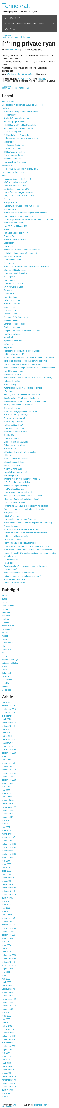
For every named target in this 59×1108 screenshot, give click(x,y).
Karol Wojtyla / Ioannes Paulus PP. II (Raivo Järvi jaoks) (28, 377)
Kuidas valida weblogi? (14, 354)
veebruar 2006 (8, 877)
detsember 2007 (9, 803)
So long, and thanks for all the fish (18, 404)
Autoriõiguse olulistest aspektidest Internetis (23, 387)
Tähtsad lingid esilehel (13, 421)
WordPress (10, 29)
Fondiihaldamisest (12, 303)
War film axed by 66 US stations (20, 73)
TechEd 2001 (10, 435)
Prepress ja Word (11, 475)
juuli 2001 (6, 1052)
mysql (4, 639)
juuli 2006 (6, 860)
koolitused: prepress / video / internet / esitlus (24, 23)
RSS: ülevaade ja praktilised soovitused (21, 411)
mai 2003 (6, 978)
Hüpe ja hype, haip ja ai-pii (15, 472)
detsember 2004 (9, 924)
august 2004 (7, 938)
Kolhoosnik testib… (12, 381)
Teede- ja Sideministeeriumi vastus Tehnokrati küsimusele (29, 357)
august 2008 (7, 783)
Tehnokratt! (17, 5)
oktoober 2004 (8, 931)
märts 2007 (7, 833)
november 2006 (9, 847)
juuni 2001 (6, 1056)
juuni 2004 (6, 945)
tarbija (4, 669)
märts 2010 (7, 736)
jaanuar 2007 (8, 840)
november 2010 (9, 722)
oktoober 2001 (8, 1042)
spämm (5, 666)
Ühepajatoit (7, 679)
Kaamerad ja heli (13, 148)
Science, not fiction (10, 662)
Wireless (5, 686)
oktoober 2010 (8, 725)
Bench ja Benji (10, 236)
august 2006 (7, 857)
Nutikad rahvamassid (13, 539)
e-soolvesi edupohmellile (14, 579)
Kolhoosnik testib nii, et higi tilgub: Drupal (22, 350)
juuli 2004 (6, 941)
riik (3, 652)
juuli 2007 (6, 820)
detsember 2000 (9, 1076)
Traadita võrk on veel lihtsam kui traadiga (22, 478)
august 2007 (7, 816)
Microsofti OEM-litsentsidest (16, 317)
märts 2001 (7, 1066)
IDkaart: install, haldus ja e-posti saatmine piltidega (26, 505)
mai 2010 (6, 729)
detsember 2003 (9, 955)
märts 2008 (7, 796)
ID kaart (7, 455)
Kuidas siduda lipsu (12, 374)
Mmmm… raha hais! (13, 468)
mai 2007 (6, 827)
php (3, 646)
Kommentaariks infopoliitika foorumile (20, 542)
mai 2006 (6, 867)
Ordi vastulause (11, 559)
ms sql (5, 635)
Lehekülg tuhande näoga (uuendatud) (20, 253)
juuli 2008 (6, 786)
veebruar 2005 (8, 918)
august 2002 (7, 1009)
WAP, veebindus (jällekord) (15, 182)
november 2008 (9, 773)
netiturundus (7, 642)
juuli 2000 (6, 1093)
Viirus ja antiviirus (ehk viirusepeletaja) (20, 451)
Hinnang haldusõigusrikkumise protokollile (22, 394)
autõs (4, 598)
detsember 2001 (9, 1035)
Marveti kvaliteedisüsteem (15, 155)
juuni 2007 (6, 823)
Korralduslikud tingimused (15, 162)
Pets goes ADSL (11, 202)
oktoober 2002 (8, 1002)
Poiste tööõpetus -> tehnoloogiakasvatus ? (22, 576)
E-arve (7, 199)
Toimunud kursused (12, 158)
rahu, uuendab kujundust (13, 172)
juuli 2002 (6, 1012)
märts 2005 (7, 914)
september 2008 (9, 779)
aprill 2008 (6, 793)
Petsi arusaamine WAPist (15, 185)
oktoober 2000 (8, 1083)
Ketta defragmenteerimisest (16, 232)
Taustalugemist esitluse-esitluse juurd (22, 138)
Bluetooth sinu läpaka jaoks (16, 441)
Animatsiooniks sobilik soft (15, 445)
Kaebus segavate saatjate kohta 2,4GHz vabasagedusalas (29, 367)
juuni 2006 (6, 864)
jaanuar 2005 (8, 921)
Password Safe (10, 313)
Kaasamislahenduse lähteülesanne (19, 572)
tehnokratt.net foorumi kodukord (18, 492)
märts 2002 (7, 1025)
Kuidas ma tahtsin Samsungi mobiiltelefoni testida (25, 532)
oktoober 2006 (8, 850)
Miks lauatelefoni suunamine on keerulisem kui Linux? (27, 546)
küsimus (6, 35)
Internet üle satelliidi (12, 259)
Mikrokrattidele (10, 310)
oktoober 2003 (8, 961)
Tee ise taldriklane (12, 408)
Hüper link (8, 347)
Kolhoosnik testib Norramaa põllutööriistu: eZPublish (26, 266)
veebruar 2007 (8, 837)
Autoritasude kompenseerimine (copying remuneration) (28, 522)
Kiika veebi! (7, 612)
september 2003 (9, 965)
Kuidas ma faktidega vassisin (16, 536)
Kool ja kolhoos (10, 512)
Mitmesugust (7, 165)
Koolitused (6, 108)
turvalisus (6, 676)
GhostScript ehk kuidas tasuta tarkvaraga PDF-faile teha (28, 219)
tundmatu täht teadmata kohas (16, 37)
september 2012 (9, 709)
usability (5, 683)
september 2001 (9, 1046)
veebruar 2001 (8, 1069)
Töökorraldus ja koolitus (14, 151)
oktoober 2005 (8, 891)
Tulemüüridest (10, 209)
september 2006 (9, 854)
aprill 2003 (6, 982)
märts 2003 (7, 985)
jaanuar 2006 (8, 880)
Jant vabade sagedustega (15, 323)
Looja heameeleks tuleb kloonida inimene (22, 330)
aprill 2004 (6, 951)
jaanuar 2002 (8, 1032)
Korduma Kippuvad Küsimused (17, 178)
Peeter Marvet (13, 49)
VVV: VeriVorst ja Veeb (13, 286)
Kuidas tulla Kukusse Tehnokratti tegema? (22, 205)
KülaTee (7, 229)
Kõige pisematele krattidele (15, 273)
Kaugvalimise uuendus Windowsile (19, 195)
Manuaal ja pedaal (12, 526)
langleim (5, 622)
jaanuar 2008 (8, 800)
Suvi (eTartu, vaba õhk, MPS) (17, 188)
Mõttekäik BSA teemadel (14, 428)
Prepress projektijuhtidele (15, 121)
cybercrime (7, 602)
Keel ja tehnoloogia (12, 333)
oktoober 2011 (8, 715)
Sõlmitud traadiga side (13, 283)
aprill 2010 (6, 732)
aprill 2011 (6, 719)
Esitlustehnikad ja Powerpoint (16, 135)
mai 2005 (6, 907)
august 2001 (7, 1049)
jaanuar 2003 (8, 992)
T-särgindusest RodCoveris (16, 458)
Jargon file (8, 344)
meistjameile (7, 629)
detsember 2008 (9, 769)
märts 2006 (7, 874)
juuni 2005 (6, 904)
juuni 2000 (6, 1096)
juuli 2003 (6, 972)
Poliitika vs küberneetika (14, 582)
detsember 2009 (9, 746)
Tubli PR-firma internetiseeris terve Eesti (21, 529)
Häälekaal (8, 562)
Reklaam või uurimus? (13, 424)
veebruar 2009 (8, 763)
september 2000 (9, 1086)
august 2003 (7, 968)
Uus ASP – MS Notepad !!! (15, 226)
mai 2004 (6, 948)
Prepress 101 (12, 114)
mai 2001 (6, 1059)
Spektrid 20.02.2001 (13, 327)
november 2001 (9, 1039)
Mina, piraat (9, 263)
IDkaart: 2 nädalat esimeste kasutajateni (21, 499)
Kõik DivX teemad (11, 515)
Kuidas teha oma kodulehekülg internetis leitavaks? (26, 212)
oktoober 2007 (8, 810)
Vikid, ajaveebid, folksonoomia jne (18, 128)
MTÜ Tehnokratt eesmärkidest (17, 482)
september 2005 (9, 894)
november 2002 (9, 998)
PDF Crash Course (12, 465)
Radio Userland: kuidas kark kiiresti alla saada (24, 509)
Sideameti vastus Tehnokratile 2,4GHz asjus (23, 364)
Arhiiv (20, 78)
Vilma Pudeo (9, 337)
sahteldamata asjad (10, 659)
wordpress (6, 689)
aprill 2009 (6, 756)
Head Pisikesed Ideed (13, 370)
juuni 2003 (6, 975)
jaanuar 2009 (8, 766)
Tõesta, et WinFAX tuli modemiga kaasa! (21, 397)
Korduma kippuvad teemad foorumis (20, 519)
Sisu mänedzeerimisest (14, 462)
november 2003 (9, 958)
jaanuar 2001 (8, 1073)
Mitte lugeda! (9, 276)
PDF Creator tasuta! (12, 256)
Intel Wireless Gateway (14, 488)
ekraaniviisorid (8, 605)
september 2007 (9, 813)
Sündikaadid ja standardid (15, 269)
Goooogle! (8, 290)
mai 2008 (6, 790)
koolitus (5, 618)
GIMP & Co (9, 293)
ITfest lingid (9, 391)
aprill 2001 (6, 1062)
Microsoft (6, 632)
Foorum (26, 78)
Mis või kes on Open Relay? (16, 414)
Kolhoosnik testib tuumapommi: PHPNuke (22, 249)
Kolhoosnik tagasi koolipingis (16, 485)
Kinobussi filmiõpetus (15, 145)
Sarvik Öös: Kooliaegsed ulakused (19, 192)
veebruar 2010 (8, 739)
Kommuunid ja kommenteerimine (18, 215)
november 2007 (9, 806)
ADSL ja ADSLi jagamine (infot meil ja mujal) (23, 495)
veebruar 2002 (8, 1029)
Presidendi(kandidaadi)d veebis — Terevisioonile (25, 401)
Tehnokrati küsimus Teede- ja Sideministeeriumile (25, 360)
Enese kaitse (9, 306)
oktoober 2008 (8, 776)
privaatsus (6, 649)
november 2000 (9, 1079)
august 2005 (7, 897)
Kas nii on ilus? (10, 296)
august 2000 (7, 1089)
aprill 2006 (6, 870)
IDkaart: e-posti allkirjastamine (17, 502)
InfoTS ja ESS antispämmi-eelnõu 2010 (21, 168)
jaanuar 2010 (8, 742)
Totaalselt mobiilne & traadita (16, 431)
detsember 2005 (9, 884)
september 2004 (9, 934)
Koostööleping (10, 384)
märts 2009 (7, 759)
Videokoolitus (10, 141)
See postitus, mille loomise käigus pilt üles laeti (22, 104)
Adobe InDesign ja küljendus (16, 118)
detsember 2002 (9, 995)
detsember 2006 (9, 843)
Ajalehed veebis (11, 320)
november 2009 (9, 749)
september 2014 (9, 705)
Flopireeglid (9, 246)
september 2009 (9, 752)
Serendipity (9, 242)
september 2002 (9, 1005)
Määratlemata (8, 625)
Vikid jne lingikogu (13, 131)
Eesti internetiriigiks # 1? (14, 418)
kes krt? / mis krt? (12, 18)
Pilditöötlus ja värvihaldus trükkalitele (20, 125)
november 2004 (9, 928)
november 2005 (9, 887)
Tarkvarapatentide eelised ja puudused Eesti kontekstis (28, 549)
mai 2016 (6, 702)
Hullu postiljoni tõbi (12, 300)
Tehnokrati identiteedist (14, 222)
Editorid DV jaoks (11, 438)
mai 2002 (6, 1019)
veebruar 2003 (8, 988)
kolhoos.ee (7, 615)
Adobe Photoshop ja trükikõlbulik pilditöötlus (23, 111)
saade (4, 656)
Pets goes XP (10, 448)
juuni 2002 (6, 1015)
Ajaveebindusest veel (13, 340)
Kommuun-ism (10, 280)
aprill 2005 (6, 911)
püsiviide (41, 78)
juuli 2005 (6, 901)
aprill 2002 (6, 1022)
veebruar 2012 (8, 712)
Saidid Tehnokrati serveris (15, 239)
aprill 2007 (6, 830)
